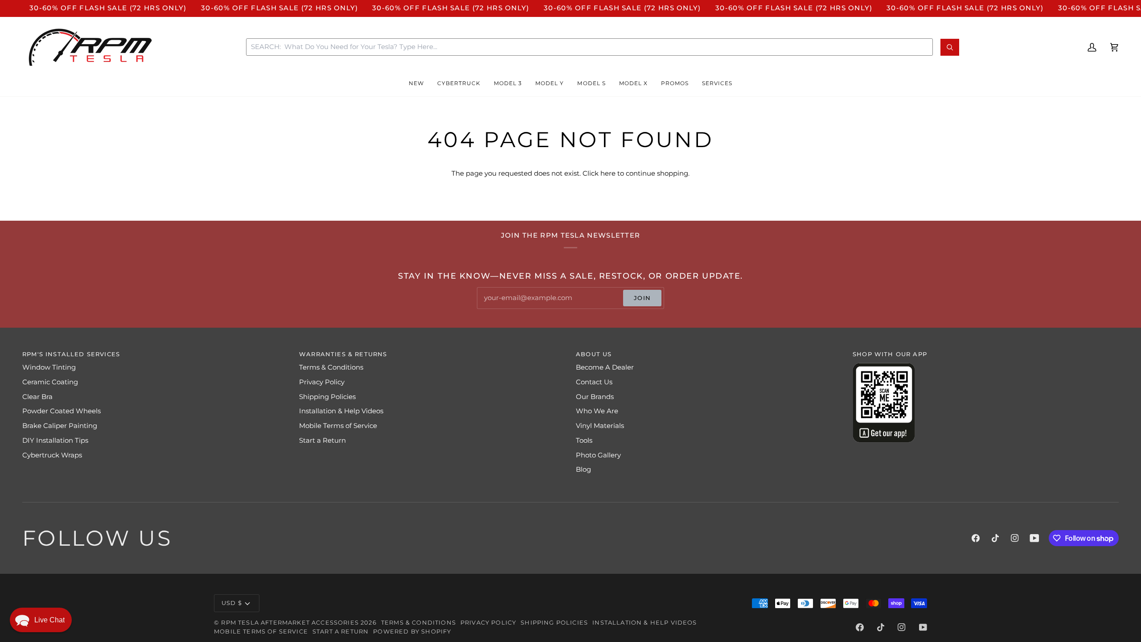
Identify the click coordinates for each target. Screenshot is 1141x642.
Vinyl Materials (600, 426)
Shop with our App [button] (890, 354)
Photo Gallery (598, 455)
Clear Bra (37, 397)
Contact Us (594, 382)
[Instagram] (1015, 538)
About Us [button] (594, 354)
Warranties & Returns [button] (343, 354)
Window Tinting (49, 367)
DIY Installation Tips (55, 440)
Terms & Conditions (331, 367)
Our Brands (595, 397)
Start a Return (322, 440)
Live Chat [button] (49, 620)
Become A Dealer (605, 367)
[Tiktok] (995, 538)
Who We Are (597, 411)
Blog (583, 469)
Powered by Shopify (412, 631)
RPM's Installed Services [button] (71, 354)
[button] (416, 83)
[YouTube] (1034, 538)
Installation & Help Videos (341, 411)
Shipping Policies (327, 397)
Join (642, 297)
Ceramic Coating (50, 382)
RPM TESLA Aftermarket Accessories (290, 622)
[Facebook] (975, 538)
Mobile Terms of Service (338, 426)
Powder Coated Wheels (61, 411)
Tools (584, 440)
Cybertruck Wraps (52, 455)
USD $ (232, 602)
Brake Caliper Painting (59, 426)
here (608, 173)
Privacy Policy (322, 382)
